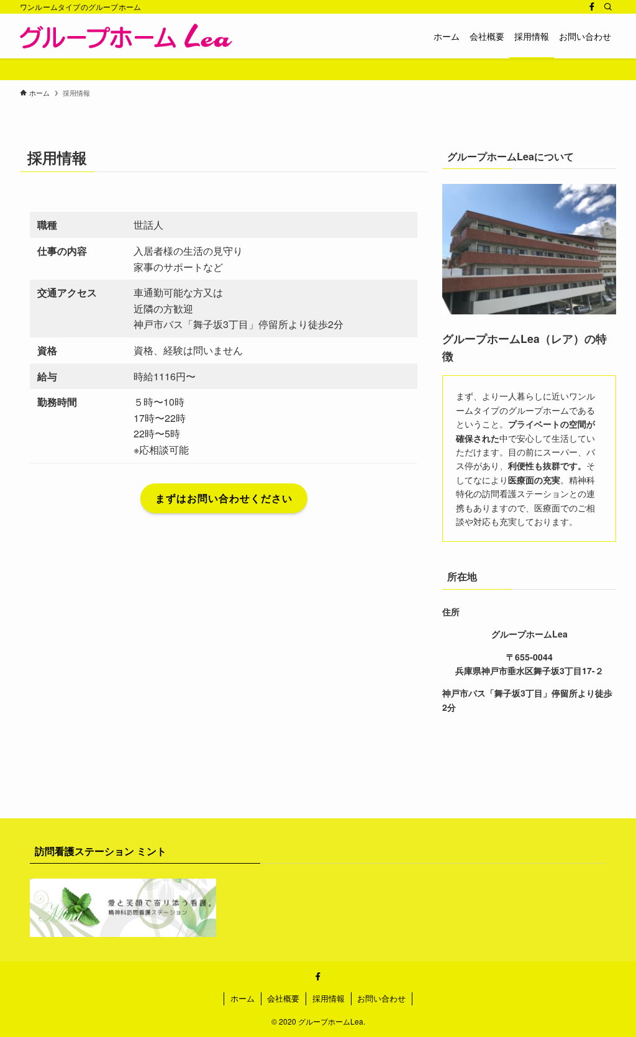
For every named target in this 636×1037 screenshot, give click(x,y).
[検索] (608, 7)
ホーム (242, 998)
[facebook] (592, 7)
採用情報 (328, 998)
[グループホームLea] (126, 36)
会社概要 (283, 998)
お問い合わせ (381, 998)
